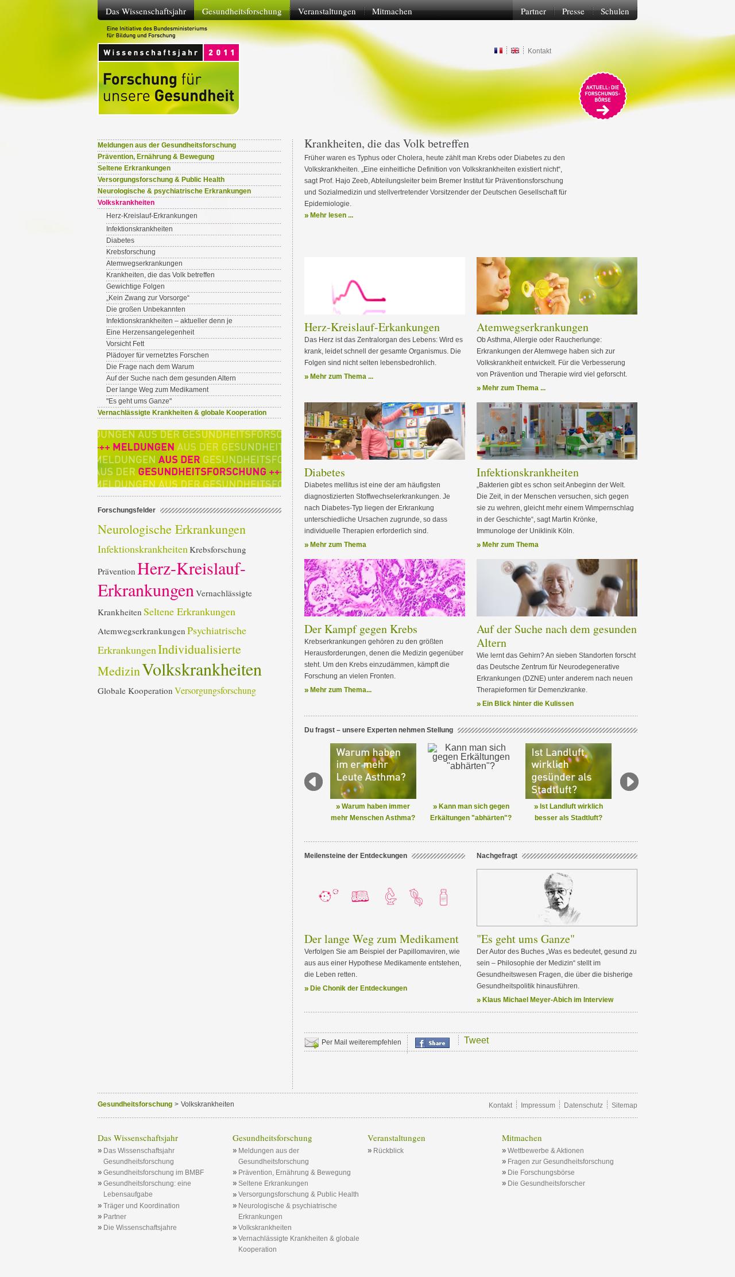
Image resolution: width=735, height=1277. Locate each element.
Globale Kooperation (135, 690)
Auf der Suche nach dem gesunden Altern (557, 635)
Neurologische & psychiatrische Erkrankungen (174, 191)
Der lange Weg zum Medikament (381, 938)
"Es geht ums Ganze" (526, 938)
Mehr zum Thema (338, 545)
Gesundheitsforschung (135, 1104)
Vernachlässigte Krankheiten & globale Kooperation (182, 413)
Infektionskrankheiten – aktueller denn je (169, 321)
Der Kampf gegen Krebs (360, 628)
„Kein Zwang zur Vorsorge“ (147, 298)
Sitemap (624, 1105)
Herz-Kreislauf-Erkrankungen (152, 216)
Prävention (117, 571)
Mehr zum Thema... (341, 690)
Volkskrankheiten (202, 668)
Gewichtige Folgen (135, 286)
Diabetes (324, 472)
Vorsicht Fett (125, 344)
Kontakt (539, 51)
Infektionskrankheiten (528, 472)
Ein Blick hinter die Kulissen (528, 704)
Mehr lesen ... (331, 215)
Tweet (476, 1040)
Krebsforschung (131, 252)
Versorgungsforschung (215, 690)
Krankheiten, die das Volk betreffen (160, 275)
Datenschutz (583, 1105)
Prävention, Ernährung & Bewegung (156, 157)
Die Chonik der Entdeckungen (358, 988)
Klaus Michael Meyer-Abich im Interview (547, 1000)
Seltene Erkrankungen (134, 168)
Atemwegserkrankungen (533, 327)
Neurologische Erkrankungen (172, 529)
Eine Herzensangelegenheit (150, 332)
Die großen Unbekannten (145, 309)
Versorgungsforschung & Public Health (161, 180)
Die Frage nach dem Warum (150, 367)
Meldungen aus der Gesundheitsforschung (167, 145)
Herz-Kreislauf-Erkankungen (372, 327)
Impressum (538, 1105)
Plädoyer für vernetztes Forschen (157, 355)
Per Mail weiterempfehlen (361, 1042)
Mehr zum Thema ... (341, 376)
